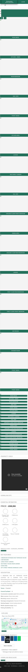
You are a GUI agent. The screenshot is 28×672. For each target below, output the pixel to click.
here (6, 652)
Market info (3, 550)
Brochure (3, 660)
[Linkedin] (15, 638)
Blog (9, 666)
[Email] (11, 638)
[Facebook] (2, 638)
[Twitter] (7, 639)
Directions (4, 631)
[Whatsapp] (19, 638)
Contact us (21, 666)
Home (5, 666)
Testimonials (14, 666)
